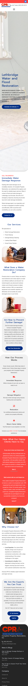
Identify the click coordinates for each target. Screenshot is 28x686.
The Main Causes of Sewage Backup (13, 658)
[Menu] (14, 9)
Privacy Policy (6, 682)
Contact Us (5, 674)
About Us (4, 678)
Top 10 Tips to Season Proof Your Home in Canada (14, 664)
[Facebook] (25, 1)
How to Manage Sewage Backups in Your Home (13, 652)
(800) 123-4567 (14, 431)
